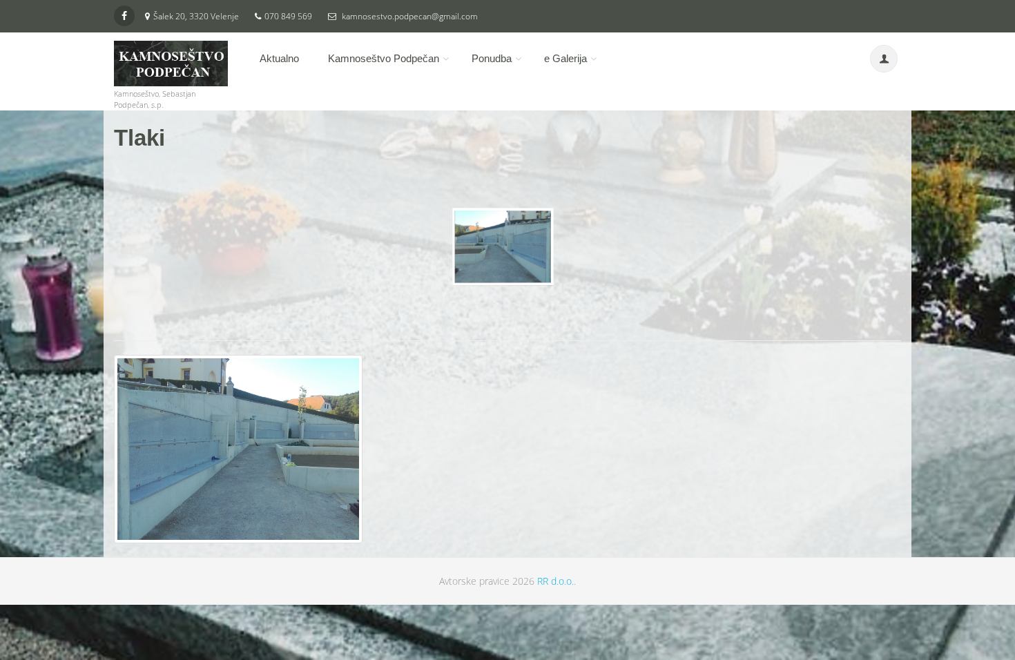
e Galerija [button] (565, 58)
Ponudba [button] (492, 58)
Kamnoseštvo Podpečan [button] (383, 58)
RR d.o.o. (555, 581)
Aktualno (279, 58)
